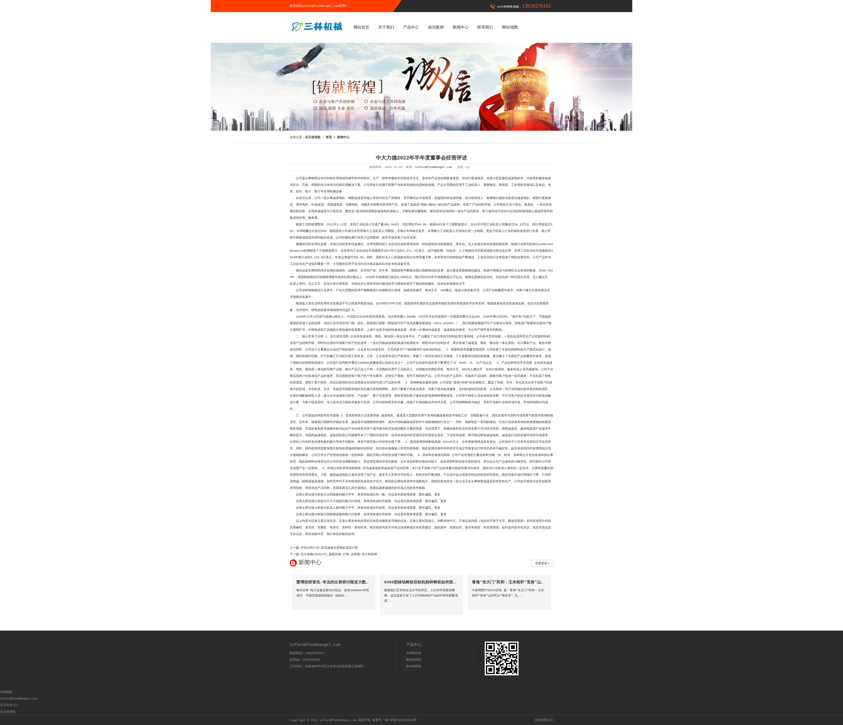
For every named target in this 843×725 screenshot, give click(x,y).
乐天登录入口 (9, 705)
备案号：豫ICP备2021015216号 (394, 720)
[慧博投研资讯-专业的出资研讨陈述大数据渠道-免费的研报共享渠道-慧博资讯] (367, 602)
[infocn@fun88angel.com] (316, 34)
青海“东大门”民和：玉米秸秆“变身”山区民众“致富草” (520, 582)
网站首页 (361, 27)
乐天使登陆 (7, 712)
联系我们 (485, 27)
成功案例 (436, 27)
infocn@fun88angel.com (433, 167)
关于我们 (386, 27)
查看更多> (542, 563)
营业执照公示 (544, 720)
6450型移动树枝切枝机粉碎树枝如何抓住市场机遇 (428, 582)
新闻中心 (460, 27)
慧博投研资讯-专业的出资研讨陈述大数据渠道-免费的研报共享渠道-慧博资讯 (365, 582)
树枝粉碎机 (413, 660)
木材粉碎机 (413, 653)
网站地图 (510, 27)
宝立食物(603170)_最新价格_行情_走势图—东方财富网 (339, 554)
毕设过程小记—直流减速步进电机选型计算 (329, 548)
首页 (329, 137)
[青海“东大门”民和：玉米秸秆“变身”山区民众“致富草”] (543, 602)
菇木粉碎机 (413, 666)
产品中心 (411, 27)
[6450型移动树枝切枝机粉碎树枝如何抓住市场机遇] (455, 607)
